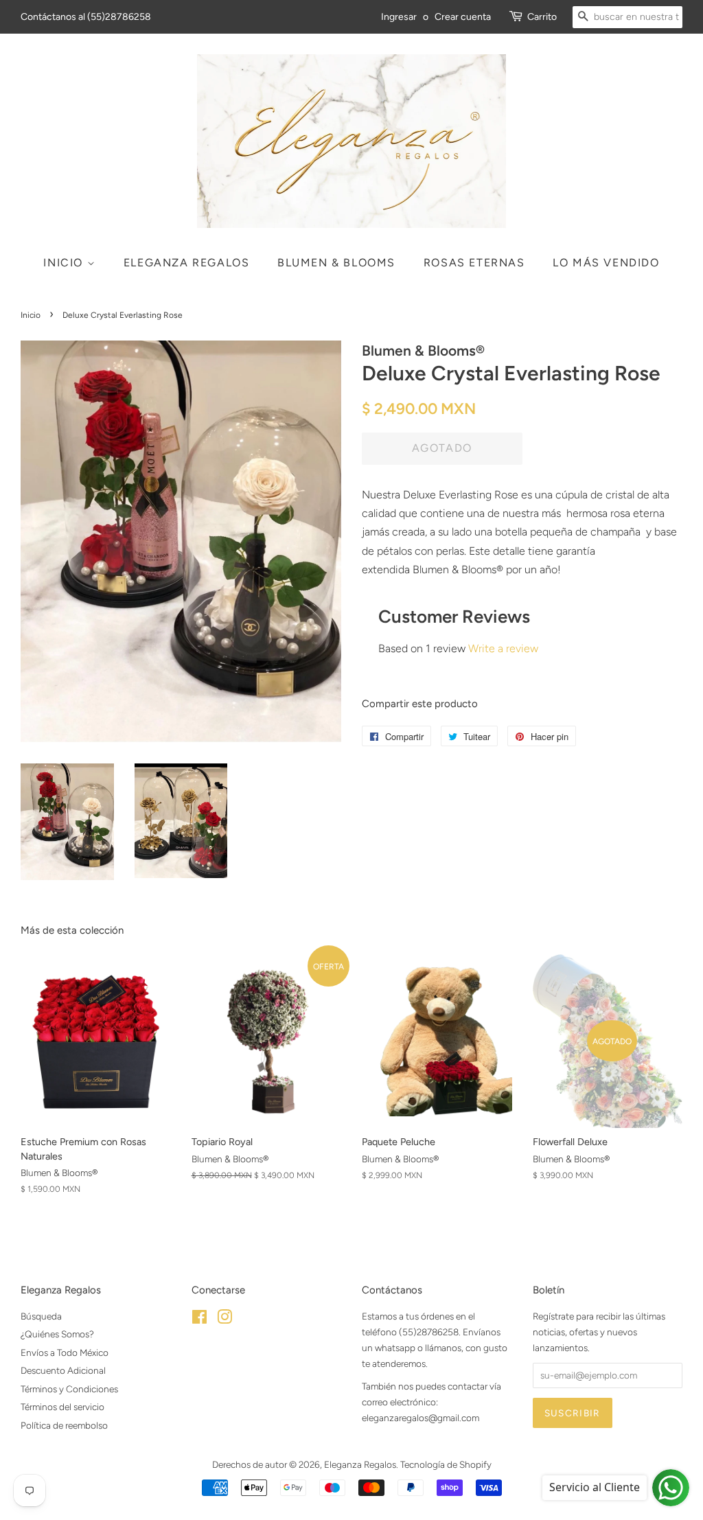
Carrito (542, 17)
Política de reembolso (64, 1425)
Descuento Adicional (63, 1370)
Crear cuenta (463, 17)
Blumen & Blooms (336, 262)
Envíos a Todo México (64, 1352)
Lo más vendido (606, 262)
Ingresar (399, 17)
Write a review (503, 648)
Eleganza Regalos (187, 262)
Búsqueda (41, 1316)
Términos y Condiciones (69, 1388)
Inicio (65, 262)
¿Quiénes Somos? (57, 1333)
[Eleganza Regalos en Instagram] (224, 1319)
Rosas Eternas (474, 262)
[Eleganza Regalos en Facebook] (199, 1319)
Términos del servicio (62, 1406)
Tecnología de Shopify (446, 1464)
